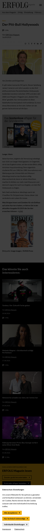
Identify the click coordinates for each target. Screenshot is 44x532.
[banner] (22, 266)
